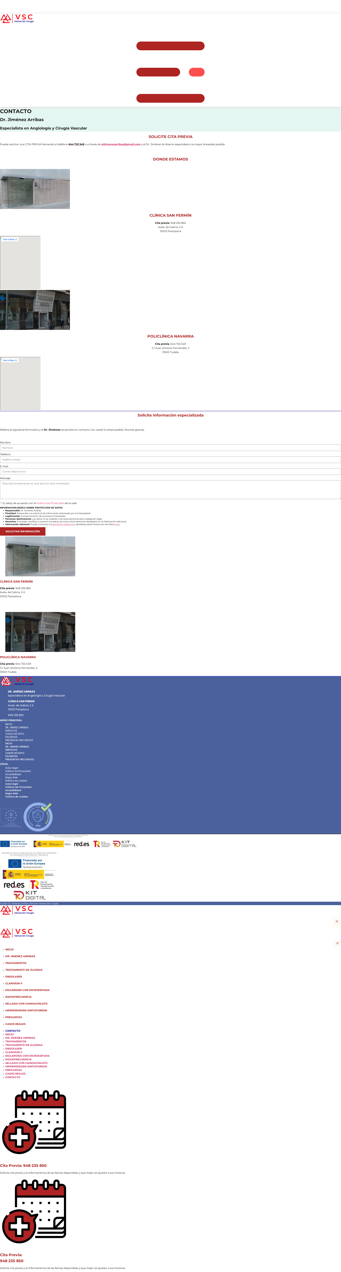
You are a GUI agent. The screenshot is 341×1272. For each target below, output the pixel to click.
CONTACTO (12, 1030)
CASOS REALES (15, 1024)
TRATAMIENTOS (15, 963)
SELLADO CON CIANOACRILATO (26, 1003)
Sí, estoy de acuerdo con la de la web (39, 503)
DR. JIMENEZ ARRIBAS (17, 727)
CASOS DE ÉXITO (14, 733)
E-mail (4, 466)
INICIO (8, 724)
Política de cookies (16, 780)
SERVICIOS (11, 730)
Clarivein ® (13, 983)
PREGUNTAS (13, 1017)
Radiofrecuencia (18, 996)
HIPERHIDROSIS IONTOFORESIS (26, 1010)
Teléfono (5, 454)
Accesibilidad (13, 774)
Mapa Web (11, 777)
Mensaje (5, 478)
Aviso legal (11, 768)
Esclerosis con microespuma (27, 990)
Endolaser (13, 976)
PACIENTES (11, 737)
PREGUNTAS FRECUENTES (19, 740)
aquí (117, 524)
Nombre (5, 442)
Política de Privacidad (50, 503)
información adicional (62, 524)
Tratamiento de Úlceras (23, 969)
